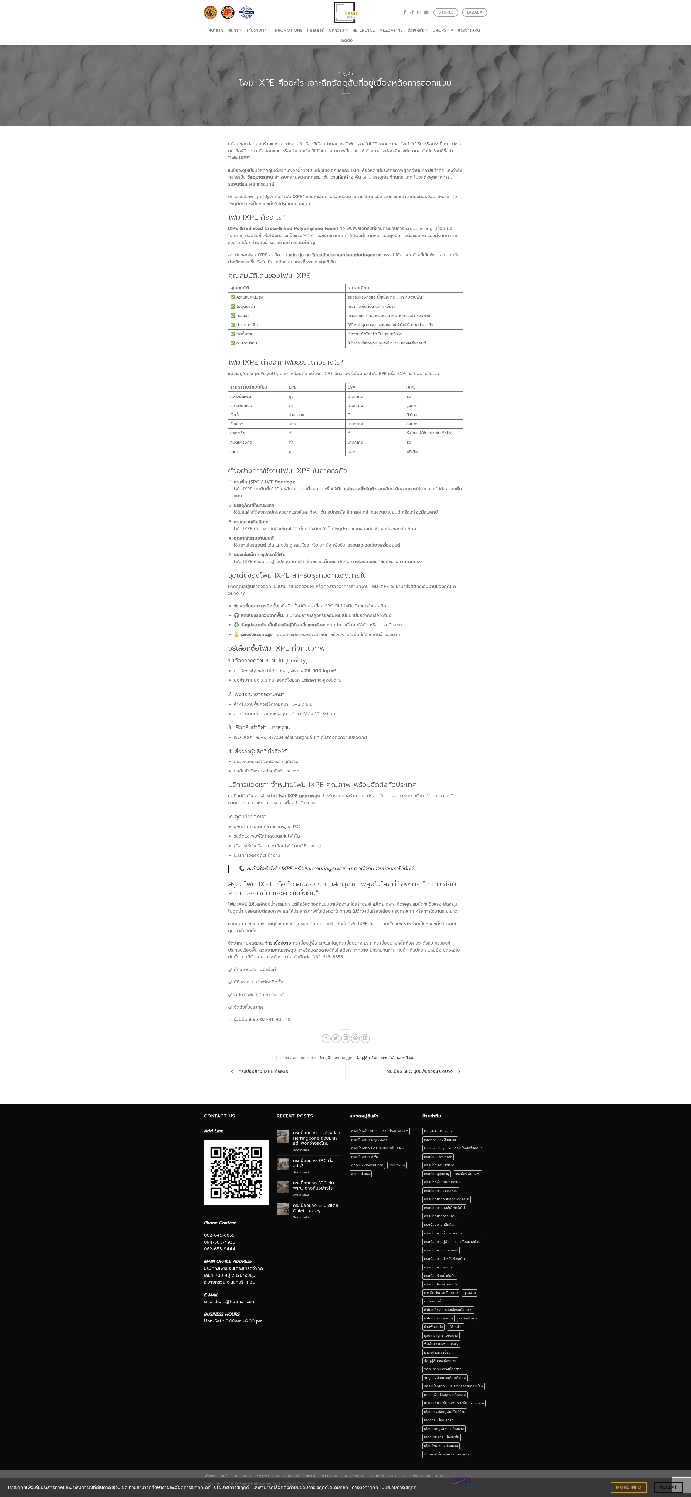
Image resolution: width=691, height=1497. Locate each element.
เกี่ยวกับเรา (257, 30)
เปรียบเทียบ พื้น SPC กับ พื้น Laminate (454, 1403)
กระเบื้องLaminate (438, 1156)
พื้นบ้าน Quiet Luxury (441, 1343)
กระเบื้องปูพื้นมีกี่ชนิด (439, 1165)
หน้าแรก (216, 30)
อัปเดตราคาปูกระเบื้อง (466, 1386)
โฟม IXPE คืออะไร (402, 1057)
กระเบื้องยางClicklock (441, 1190)
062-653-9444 (219, 1249)
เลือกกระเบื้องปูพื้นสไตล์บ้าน (444, 1411)
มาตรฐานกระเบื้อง (437, 1352)
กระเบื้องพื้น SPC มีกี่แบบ (443, 1182)
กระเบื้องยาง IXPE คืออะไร (262, 1071)
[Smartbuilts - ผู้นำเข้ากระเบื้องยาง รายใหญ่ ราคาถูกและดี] (345, 12)
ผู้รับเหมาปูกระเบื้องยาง (441, 1335)
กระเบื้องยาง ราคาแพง (441, 1250)
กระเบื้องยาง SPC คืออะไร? (313, 1163)
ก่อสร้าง (345, 177)
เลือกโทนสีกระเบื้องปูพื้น (441, 1437)
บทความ (336, 30)
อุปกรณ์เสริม (360, 1173)
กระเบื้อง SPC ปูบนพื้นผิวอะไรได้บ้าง (420, 1071)
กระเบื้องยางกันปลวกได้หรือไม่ (446, 1199)
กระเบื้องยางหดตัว (438, 1267)
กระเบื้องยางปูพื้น (437, 1241)
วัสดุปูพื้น (345, 73)
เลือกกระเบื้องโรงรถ (439, 1420)
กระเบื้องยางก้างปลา (439, 1216)
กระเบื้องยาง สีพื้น (364, 1156)
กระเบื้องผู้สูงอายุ (436, 1173)
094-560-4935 (219, 1242)
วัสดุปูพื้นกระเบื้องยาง (440, 1360)
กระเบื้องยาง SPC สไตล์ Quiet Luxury (315, 1208)
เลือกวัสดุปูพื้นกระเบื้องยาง (444, 1428)
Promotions (288, 30)
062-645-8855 (219, 1235)
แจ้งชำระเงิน (469, 30)
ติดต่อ (347, 40)
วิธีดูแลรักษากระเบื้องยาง (443, 1369)
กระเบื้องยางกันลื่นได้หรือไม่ (444, 1207)
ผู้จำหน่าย (456, 1326)
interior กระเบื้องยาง (440, 1139)
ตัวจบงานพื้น (434, 1301)
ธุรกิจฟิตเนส (468, 1318)
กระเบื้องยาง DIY (395, 1131)
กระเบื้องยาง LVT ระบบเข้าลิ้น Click (378, 1148)
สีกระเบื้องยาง (434, 1386)
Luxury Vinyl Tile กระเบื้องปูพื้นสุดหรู (453, 1148)
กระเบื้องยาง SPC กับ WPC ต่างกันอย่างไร (313, 1186)
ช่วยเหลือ (416, 30)
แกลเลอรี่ (315, 30)
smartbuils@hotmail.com (229, 1301)
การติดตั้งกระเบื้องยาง (441, 1292)
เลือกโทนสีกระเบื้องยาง (441, 1445)
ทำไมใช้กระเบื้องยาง (438, 1318)
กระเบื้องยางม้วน (467, 1241)
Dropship (443, 30)
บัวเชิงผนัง (397, 1165)
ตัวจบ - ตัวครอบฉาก (367, 1165)
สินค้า (233, 30)
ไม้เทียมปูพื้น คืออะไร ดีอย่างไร (446, 1454)
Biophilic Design (438, 1131)
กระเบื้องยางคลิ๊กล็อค (440, 1224)
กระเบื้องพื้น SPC (364, 1131)
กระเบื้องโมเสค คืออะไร (441, 1284)
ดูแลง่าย (469, 1292)
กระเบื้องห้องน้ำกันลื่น (440, 1275)
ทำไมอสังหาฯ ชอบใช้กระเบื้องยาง (448, 1309)
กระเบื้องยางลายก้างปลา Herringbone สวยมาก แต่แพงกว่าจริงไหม (316, 1138)
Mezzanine (391, 30)
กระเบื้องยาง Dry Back (369, 1139)
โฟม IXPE (379, 1057)
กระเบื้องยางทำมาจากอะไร (443, 1233)
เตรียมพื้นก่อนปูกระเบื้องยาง (445, 1394)
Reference (364, 30)
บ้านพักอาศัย (433, 1326)
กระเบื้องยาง (279, 943)
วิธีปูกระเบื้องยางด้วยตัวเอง (445, 1377)
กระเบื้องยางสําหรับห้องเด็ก (444, 1258)
